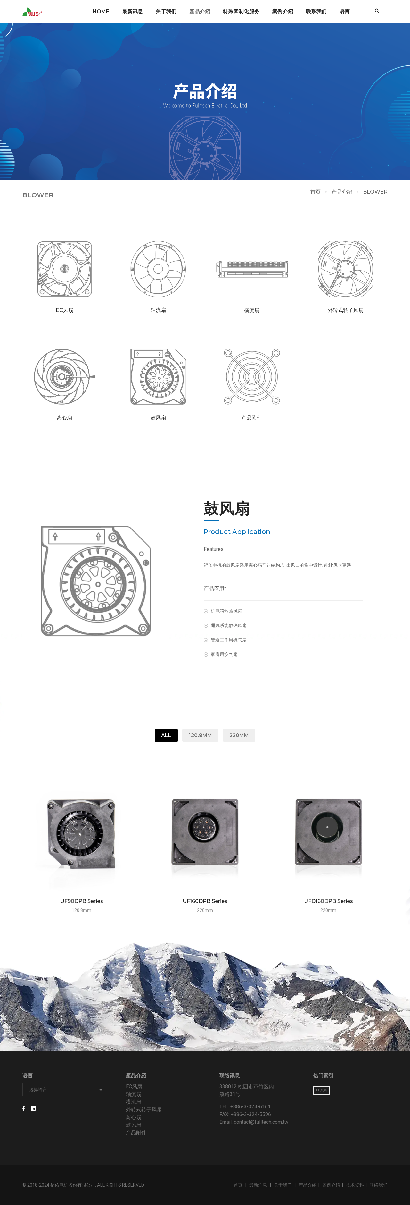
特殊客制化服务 (241, 11)
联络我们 (379, 1185)
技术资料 (355, 1185)
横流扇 (133, 1102)
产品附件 (136, 1133)
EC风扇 (134, 1086)
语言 (345, 11)
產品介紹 (199, 11)
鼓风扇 (133, 1125)
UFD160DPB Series (328, 901)
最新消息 (258, 1185)
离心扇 (133, 1117)
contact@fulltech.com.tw (261, 1122)
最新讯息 (132, 11)
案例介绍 (331, 1185)
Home (101, 11)
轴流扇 (133, 1094)
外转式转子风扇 (144, 1109)
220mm (239, 735)
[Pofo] (33, 11)
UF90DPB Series (81, 901)
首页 (315, 192)
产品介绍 (342, 192)
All (166, 735)
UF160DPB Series (205, 901)
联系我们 (316, 11)
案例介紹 (282, 11)
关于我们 (166, 11)
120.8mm (200, 735)
